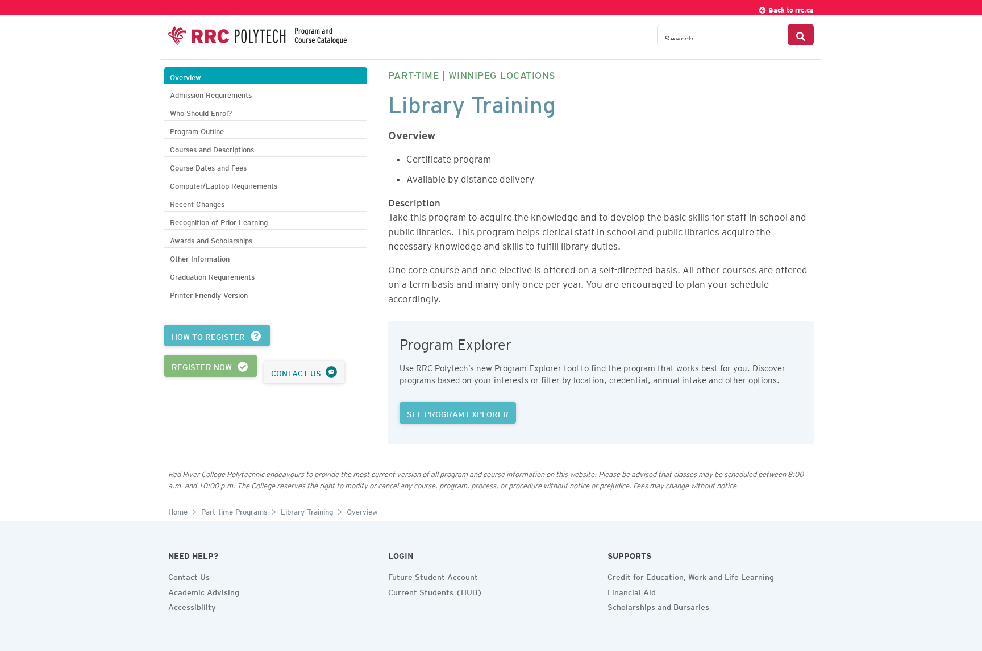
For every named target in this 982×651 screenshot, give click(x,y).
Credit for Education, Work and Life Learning (690, 575)
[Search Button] (801, 34)
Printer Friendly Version (209, 293)
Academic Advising (203, 591)
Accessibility (192, 605)
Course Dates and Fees (208, 166)
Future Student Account (433, 575)
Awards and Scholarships (211, 239)
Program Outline (197, 129)
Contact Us (189, 575)
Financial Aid (631, 591)
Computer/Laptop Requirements (223, 184)
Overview (185, 75)
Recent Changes (197, 202)
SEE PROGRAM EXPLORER (458, 413)
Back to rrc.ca (790, 8)
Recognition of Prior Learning (219, 220)
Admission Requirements (211, 93)
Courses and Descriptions (212, 148)
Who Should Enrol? (201, 111)
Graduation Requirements (212, 275)
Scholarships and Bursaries (658, 605)
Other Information (200, 257)
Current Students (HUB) (435, 591)
